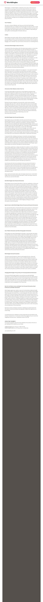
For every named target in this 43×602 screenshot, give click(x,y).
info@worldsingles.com (9, 326)
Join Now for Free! (35, 2)
